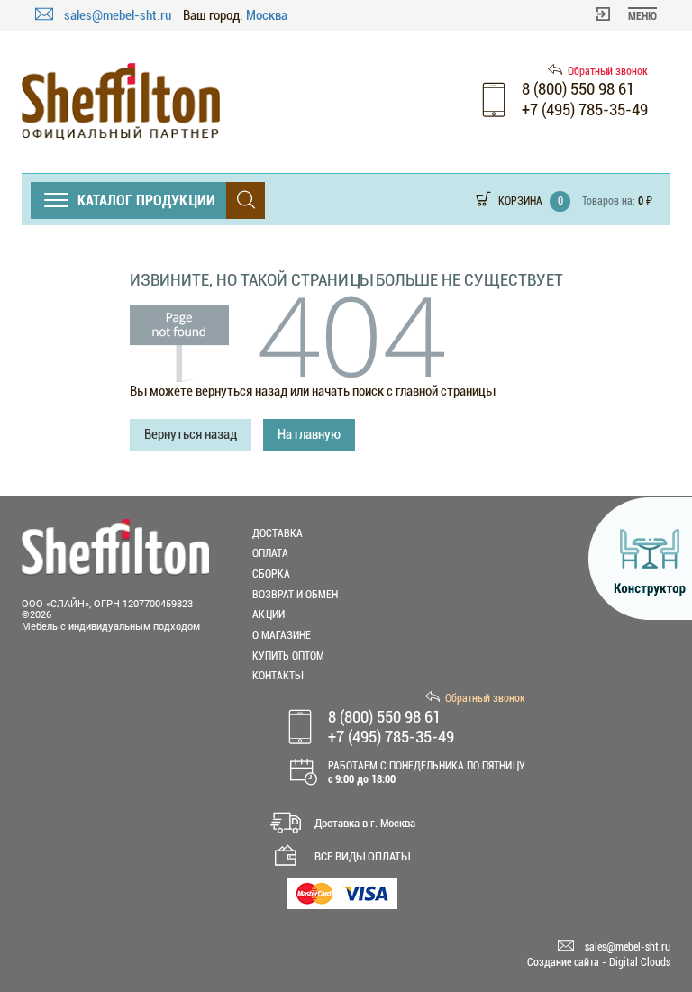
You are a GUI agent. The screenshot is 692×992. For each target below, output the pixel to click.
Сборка (271, 574)
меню (642, 16)
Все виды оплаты (362, 856)
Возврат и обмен (295, 594)
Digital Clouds (639, 962)
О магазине (281, 635)
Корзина (520, 201)
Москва (266, 16)
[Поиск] (245, 200)
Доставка (277, 533)
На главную (309, 434)
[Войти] (603, 13)
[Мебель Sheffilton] (121, 101)
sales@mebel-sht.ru (119, 15)
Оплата (270, 553)
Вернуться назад (190, 434)
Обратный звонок (608, 71)
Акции (268, 614)
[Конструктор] (640, 558)
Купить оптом (288, 656)
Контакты (277, 675)
